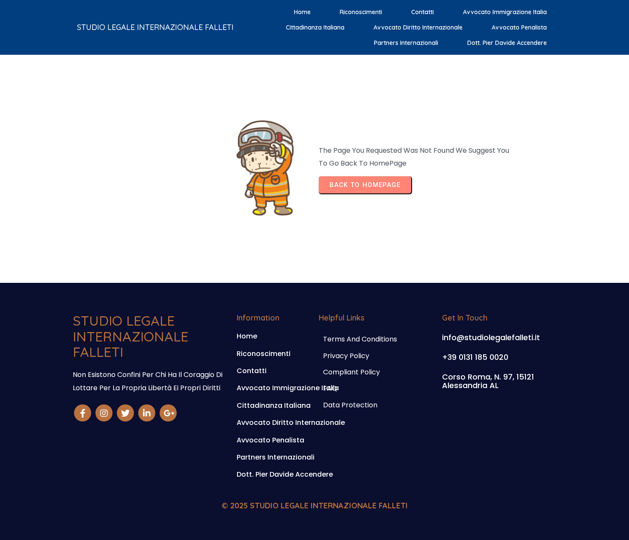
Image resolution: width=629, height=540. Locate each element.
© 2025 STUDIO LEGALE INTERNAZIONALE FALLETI (315, 505)
